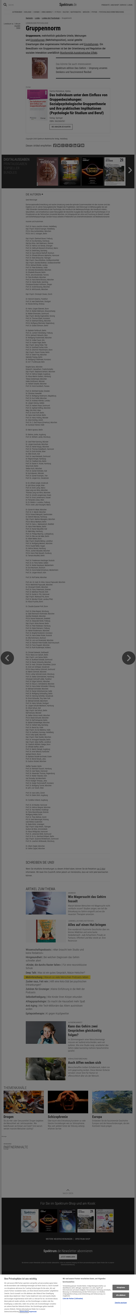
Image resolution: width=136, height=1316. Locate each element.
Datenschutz (24, 1312)
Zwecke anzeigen (121, 1303)
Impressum (33, 1312)
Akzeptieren (121, 1287)
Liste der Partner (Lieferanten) (73, 1298)
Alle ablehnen (120, 1295)
